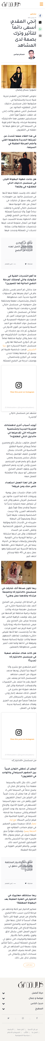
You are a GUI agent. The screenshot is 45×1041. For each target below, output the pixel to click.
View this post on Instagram (22, 392)
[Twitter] (40, 22)
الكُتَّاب (26, 1033)
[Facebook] (40, 15)
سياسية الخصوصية (22, 1036)
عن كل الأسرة (33, 1030)
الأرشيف (10, 1030)
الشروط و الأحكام (13, 1033)
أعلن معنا (20, 1030)
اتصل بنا (35, 1033)
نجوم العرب (29, 965)
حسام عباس (19, 55)
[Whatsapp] (40, 29)
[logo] (11, 4)
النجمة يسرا (30, 831)
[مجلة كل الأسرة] (22, 984)
